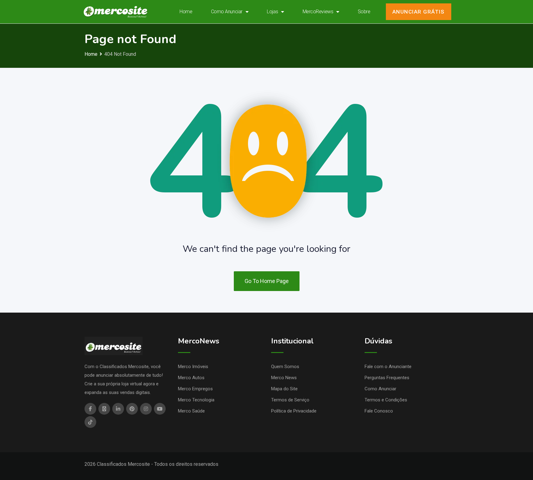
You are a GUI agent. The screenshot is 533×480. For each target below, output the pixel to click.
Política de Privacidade (293, 411)
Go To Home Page (267, 281)
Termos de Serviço (290, 400)
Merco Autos (191, 377)
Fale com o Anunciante (388, 366)
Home (186, 11)
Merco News (284, 377)
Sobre (364, 11)
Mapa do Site (284, 389)
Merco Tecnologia (196, 400)
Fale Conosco (379, 411)
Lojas (272, 11)
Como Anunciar (226, 11)
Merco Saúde (191, 411)
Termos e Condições (386, 400)
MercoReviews (318, 11)
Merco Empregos (195, 389)
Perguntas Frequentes (387, 377)
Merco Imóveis (193, 366)
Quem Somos (285, 366)
